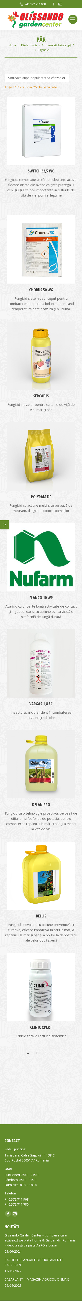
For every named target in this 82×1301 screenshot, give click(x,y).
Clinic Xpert (41, 1027)
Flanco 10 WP (41, 597)
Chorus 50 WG (41, 289)
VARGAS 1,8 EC (41, 703)
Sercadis (41, 396)
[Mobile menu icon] (72, 19)
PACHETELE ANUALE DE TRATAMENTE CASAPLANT (34, 1262)
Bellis (41, 916)
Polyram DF (41, 496)
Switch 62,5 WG (41, 171)
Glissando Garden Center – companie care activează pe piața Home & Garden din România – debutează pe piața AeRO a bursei (40, 1240)
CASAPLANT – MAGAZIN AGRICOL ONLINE (37, 1279)
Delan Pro (41, 804)
